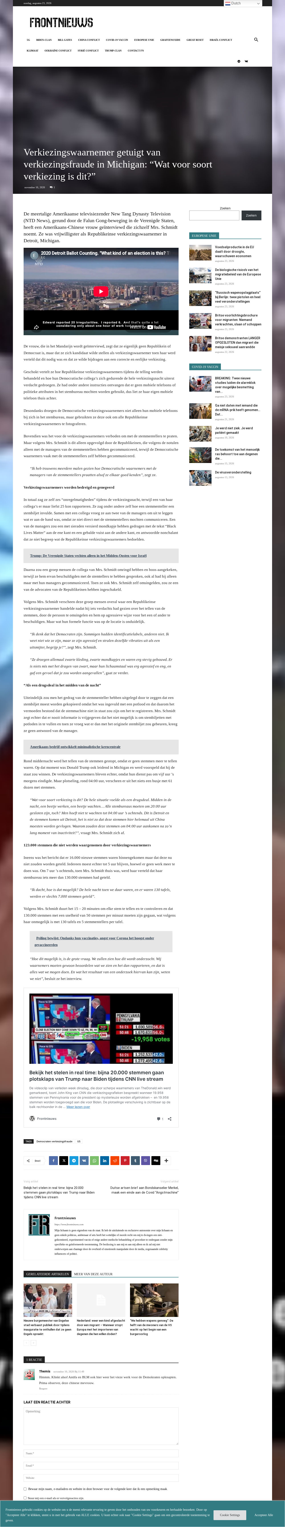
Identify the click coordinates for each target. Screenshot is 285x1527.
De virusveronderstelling (233, 472)
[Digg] (155, 1160)
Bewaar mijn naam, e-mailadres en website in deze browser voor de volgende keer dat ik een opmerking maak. (98, 1489)
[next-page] (33, 1343)
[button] (256, 40)
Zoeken (225, 208)
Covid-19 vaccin (117, 40)
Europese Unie (144, 40)
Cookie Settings (230, 1515)
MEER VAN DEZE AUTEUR (93, 1274)
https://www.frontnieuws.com (69, 1224)
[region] (142, 1513)
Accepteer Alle (263, 1515)
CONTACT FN (136, 50)
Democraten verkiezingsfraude (54, 1141)
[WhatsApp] (94, 1160)
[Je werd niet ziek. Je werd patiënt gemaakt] (200, 434)
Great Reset (195, 40)
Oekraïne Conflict (58, 50)
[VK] (84, 1160)
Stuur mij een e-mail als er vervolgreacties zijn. (56, 1498)
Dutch (235, 3)
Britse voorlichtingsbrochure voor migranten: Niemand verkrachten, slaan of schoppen (238, 320)
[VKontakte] (246, 61)
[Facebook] (53, 1160)
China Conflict (89, 40)
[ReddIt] (114, 1160)
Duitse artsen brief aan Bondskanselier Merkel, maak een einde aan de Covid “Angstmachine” (144, 1190)
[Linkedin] (104, 1160)
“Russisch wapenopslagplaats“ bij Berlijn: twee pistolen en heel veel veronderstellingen (238, 297)
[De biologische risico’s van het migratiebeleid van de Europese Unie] (200, 275)
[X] (63, 1160)
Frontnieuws (65, 1218)
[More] (166, 1160)
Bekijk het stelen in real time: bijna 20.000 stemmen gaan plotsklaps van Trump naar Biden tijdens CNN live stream (59, 1192)
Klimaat (32, 50)
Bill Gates (65, 40)
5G (28, 40)
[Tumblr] (135, 1160)
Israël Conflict (221, 40)
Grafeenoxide (170, 40)
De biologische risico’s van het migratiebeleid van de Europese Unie (238, 274)
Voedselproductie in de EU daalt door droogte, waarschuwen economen (234, 251)
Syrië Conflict (88, 50)
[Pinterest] (125, 1160)
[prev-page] (26, 1343)
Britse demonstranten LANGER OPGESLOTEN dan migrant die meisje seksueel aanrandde (237, 342)
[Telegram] (239, 61)
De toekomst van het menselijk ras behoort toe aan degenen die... (237, 454)
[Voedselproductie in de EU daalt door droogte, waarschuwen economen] (200, 252)
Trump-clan (113, 50)
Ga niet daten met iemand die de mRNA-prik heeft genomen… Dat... (237, 410)
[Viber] (145, 1160)
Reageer (43, 1388)
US (78, 1141)
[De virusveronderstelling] (200, 478)
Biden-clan (44, 40)
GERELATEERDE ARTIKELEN (47, 1274)
